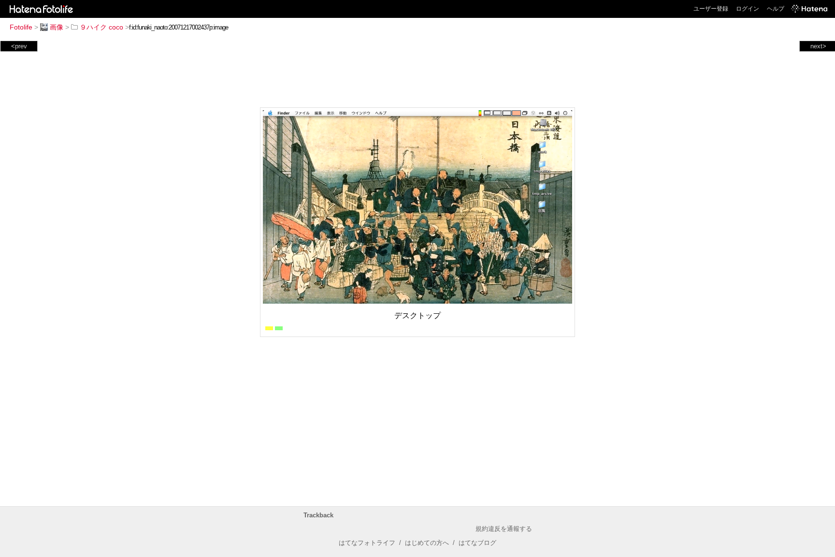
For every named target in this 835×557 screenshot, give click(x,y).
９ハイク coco (101, 27)
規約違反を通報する (503, 528)
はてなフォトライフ (367, 542)
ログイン (747, 8)
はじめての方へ (427, 542)
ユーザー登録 (710, 8)
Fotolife (21, 27)
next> (818, 46)
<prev (19, 46)
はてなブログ (477, 542)
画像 (56, 27)
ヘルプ (775, 8)
